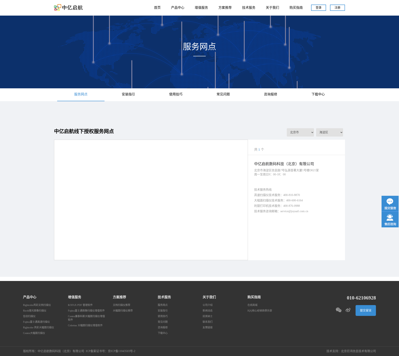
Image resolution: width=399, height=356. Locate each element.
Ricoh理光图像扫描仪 (34, 310)
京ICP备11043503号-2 (121, 351)
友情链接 (208, 327)
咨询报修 (270, 94)
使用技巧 (175, 94)
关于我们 (272, 8)
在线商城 (252, 305)
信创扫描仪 (29, 316)
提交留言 (366, 310)
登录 (318, 7)
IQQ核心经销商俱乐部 (260, 310)
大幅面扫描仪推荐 (123, 310)
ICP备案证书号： (97, 351)
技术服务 (248, 8)
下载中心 (318, 94)
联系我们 (208, 322)
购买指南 (296, 8)
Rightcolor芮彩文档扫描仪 (37, 305)
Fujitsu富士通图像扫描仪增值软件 (86, 310)
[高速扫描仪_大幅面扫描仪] (68, 7)
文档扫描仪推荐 (121, 305)
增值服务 (201, 8)
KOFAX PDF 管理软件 (80, 305)
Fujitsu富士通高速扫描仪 (36, 322)
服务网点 (80, 94)
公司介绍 (208, 305)
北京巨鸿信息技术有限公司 (358, 351)
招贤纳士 (208, 316)
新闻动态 (208, 310)
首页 (157, 8)
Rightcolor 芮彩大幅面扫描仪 (38, 327)
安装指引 (128, 94)
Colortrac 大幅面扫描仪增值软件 (85, 325)
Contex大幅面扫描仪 (34, 333)
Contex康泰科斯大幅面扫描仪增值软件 (86, 318)
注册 (337, 7)
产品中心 (177, 8)
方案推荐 (225, 8)
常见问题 (223, 94)
